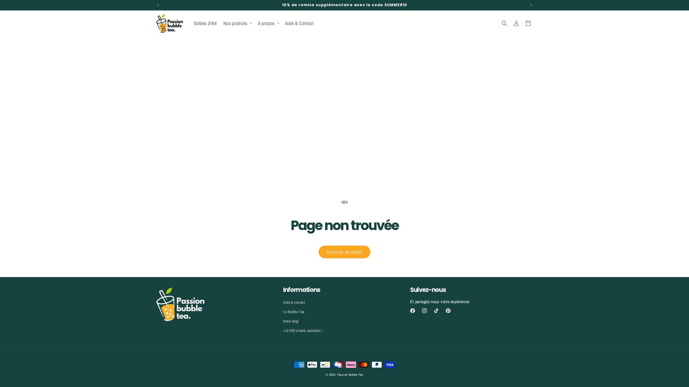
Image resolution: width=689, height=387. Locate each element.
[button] (237, 23)
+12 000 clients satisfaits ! (303, 330)
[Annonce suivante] (531, 5)
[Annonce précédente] (158, 5)
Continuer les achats (344, 252)
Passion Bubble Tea (350, 375)
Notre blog (290, 321)
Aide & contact (294, 302)
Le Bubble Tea (293, 311)
